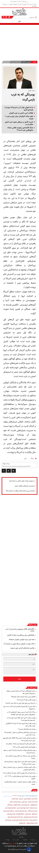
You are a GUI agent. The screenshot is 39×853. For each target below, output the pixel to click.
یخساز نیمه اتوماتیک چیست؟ (26, 729)
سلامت (30, 4)
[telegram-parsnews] (8, 17)
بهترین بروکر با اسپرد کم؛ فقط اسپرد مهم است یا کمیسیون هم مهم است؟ (21, 719)
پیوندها (7, 839)
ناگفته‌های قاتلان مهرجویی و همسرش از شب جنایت (19, 630)
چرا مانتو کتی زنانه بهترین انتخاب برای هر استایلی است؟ (19, 773)
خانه (34, 62)
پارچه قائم (9, 805)
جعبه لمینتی (28, 814)
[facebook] (4, 471)
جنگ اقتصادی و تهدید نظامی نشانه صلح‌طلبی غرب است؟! (20, 129)
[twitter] (9, 471)
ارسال (19, 679)
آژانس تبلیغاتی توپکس (31, 823)
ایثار (20, 4)
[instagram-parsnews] (3, 17)
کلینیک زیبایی (27, 799)
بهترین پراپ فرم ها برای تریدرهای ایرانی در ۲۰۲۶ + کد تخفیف (20, 777)
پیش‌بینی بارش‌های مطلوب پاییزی (24, 486)
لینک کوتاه (6, 463)
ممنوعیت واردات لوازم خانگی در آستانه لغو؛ (21, 481)
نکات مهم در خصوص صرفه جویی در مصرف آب (18, 643)
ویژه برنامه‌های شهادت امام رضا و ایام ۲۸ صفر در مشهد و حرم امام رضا (19, 751)
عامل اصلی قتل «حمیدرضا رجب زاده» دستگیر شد (20, 744)
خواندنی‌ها (34, 6)
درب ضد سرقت (33, 808)
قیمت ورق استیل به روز (23, 808)
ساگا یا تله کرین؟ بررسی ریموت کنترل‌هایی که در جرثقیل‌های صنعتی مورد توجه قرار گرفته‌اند (21, 713)
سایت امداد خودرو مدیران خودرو (20, 820)
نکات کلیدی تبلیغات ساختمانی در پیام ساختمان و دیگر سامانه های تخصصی (19, 768)
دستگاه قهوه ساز (20, 814)
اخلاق (16, 4)
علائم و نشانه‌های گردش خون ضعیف (22, 648)
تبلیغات (25, 839)
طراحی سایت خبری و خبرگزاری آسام (17, 849)
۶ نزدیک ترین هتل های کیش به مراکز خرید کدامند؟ (20, 703)
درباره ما (32, 839)
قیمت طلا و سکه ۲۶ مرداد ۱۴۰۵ (26, 700)
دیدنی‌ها (6, 4)
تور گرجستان (8, 820)
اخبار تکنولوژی (33, 805)
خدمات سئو (34, 799)
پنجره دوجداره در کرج (15, 802)
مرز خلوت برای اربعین (8, 811)
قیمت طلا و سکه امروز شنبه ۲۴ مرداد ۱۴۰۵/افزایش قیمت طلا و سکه (20, 724)
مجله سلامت (15, 799)
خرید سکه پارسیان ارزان (21, 811)
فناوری (25, 4)
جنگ (32, 458)
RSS (20, 837)
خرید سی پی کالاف (32, 811)
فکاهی (11, 4)
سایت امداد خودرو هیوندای (30, 817)
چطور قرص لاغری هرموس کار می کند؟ (24, 747)
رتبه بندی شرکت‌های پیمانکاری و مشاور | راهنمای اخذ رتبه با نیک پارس (19, 733)
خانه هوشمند (22, 823)
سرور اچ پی (24, 802)
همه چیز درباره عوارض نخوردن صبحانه (21, 639)
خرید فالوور (34, 814)
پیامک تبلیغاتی (17, 805)
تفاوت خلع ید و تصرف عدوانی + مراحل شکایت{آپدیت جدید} (19, 783)
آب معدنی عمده (33, 820)
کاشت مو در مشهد (32, 802)
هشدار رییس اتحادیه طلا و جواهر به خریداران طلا (20, 491)
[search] (36, 17)
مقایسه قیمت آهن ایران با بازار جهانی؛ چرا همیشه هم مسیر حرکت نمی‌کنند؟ (19, 762)
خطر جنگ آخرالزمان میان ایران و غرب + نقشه (19, 117)
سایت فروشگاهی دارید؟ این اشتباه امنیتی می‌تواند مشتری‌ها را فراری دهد (20, 692)
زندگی (35, 4)
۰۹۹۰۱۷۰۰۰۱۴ (16, 796)
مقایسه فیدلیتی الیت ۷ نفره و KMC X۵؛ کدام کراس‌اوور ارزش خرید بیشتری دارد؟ (19, 739)
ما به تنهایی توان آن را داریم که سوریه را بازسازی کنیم (19, 108)
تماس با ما (16, 839)
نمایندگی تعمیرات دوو (10, 808)
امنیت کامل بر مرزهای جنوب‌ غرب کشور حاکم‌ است (19, 123)
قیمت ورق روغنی (11, 814)
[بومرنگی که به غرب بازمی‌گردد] (13, 471)
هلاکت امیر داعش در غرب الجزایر (21, 113)
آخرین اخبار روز (32, 688)
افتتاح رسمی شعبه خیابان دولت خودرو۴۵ (23, 696)
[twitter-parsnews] (6, 17)
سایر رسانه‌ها (33, 625)
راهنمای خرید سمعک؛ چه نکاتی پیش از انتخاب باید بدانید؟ (20, 757)
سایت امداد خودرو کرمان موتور (15, 817)
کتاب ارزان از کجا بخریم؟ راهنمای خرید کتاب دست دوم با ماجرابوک (19, 707)
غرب (25, 458)
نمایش (35, 790)
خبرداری (21, 799)
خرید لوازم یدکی (25, 805)
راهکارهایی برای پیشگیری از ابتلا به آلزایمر (20, 635)
